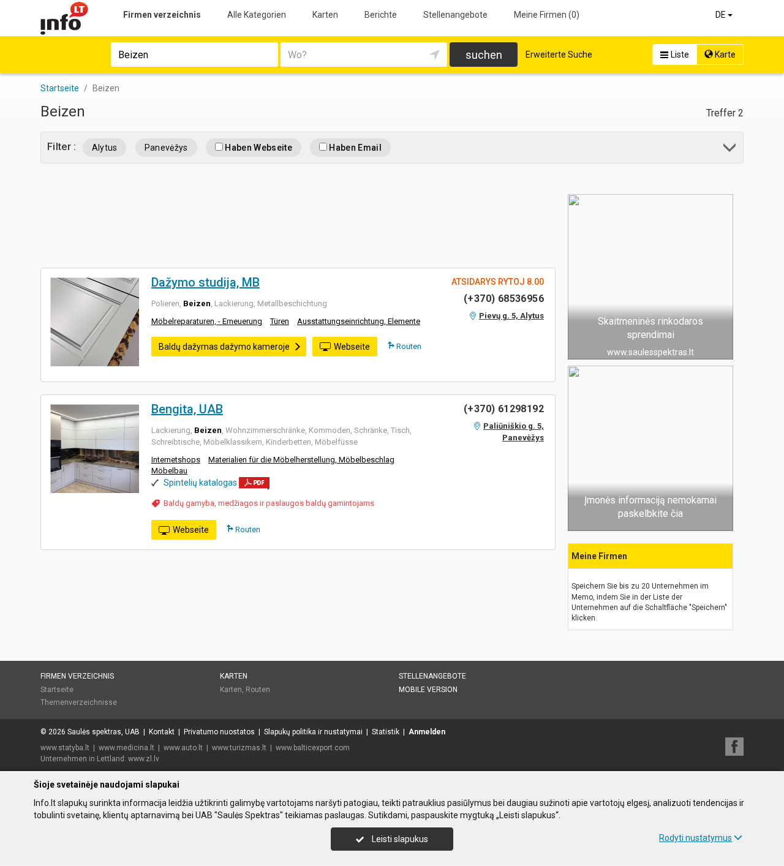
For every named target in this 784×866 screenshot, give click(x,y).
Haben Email (354, 147)
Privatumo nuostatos (219, 732)
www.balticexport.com (313, 748)
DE (721, 15)
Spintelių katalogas (200, 483)
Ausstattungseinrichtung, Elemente (358, 321)
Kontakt (162, 732)
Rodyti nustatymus (695, 838)
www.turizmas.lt (239, 748)
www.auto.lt (183, 748)
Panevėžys (166, 147)
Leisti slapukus (399, 839)
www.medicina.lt (126, 748)
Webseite (352, 347)
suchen (484, 54)
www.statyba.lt (64, 748)
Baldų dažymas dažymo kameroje (224, 347)
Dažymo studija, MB (205, 282)
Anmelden (427, 732)
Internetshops (175, 459)
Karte (724, 54)
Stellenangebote (455, 15)
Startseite (57, 689)
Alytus (105, 147)
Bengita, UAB (187, 409)
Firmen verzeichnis (162, 15)
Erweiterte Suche (559, 54)
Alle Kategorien (256, 15)
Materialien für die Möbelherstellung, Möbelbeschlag (301, 459)
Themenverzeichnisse (78, 702)
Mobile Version (428, 689)
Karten (325, 15)
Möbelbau (169, 470)
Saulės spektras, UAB (103, 732)
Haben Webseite (257, 147)
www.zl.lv (143, 759)
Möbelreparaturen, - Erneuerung (206, 321)
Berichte (380, 15)
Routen (407, 346)
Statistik (385, 732)
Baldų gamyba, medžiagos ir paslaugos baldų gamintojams (269, 503)
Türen (279, 321)
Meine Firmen (546, 15)
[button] (730, 149)
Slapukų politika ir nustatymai (313, 732)
